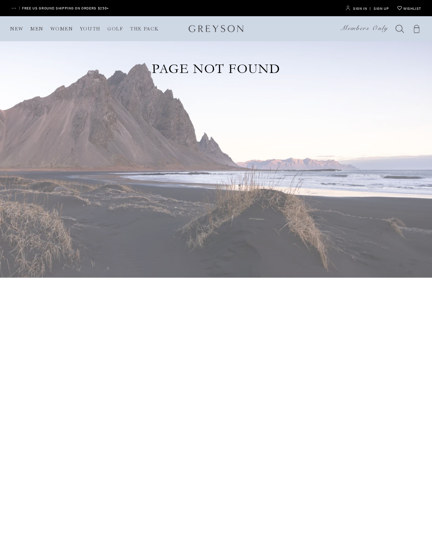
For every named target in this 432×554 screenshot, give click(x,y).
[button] (400, 28)
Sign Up (381, 8)
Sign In (360, 8)
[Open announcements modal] (14, 8)
